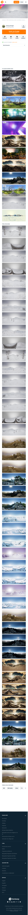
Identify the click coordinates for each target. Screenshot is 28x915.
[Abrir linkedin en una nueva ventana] (11, 901)
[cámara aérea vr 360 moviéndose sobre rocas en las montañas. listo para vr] (13, 442)
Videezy (3, 822)
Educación (4, 827)
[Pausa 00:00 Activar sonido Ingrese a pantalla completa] (14, 11)
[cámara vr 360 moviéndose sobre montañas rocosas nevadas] (13, 203)
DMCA (3, 848)
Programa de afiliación (7, 850)
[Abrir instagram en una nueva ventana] (9, 901)
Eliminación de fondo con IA (8, 836)
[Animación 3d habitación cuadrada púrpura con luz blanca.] (13, 127)
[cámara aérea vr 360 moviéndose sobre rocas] (13, 615)
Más (3, 892)
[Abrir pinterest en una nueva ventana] (13, 901)
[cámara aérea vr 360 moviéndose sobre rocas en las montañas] (13, 178)
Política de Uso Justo (14, 910)
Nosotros (4, 870)
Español (4, 882)
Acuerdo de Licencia (6, 846)
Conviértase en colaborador (8, 872)
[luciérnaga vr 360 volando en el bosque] (13, 114)
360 (4, 787)
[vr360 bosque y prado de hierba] (13, 153)
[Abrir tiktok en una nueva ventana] (15, 901)
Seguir (23, 27)
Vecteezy (4, 820)
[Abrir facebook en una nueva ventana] (7, 901)
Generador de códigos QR (7, 838)
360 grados (10, 787)
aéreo (16, 787)
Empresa (4, 825)
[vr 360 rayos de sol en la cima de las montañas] (13, 141)
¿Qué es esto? (14, 42)
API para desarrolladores (7, 829)
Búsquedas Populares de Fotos (8, 855)
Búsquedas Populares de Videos (9, 857)
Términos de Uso (9, 909)
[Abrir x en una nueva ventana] (17, 901)
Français (4, 889)
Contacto (4, 867)
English (3, 880)
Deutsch (4, 887)
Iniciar (22, 2)
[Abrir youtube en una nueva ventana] (19, 901)
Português (4, 885)
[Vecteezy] (2, 2)
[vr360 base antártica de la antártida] (13, 215)
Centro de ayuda (5, 865)
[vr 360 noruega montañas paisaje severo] (13, 76)
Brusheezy (4, 818)
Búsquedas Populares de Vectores (9, 853)
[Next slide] (23, 787)
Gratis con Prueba (14, 32)
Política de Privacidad (17, 909)
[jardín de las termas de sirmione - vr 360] (13, 102)
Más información (6, 44)
